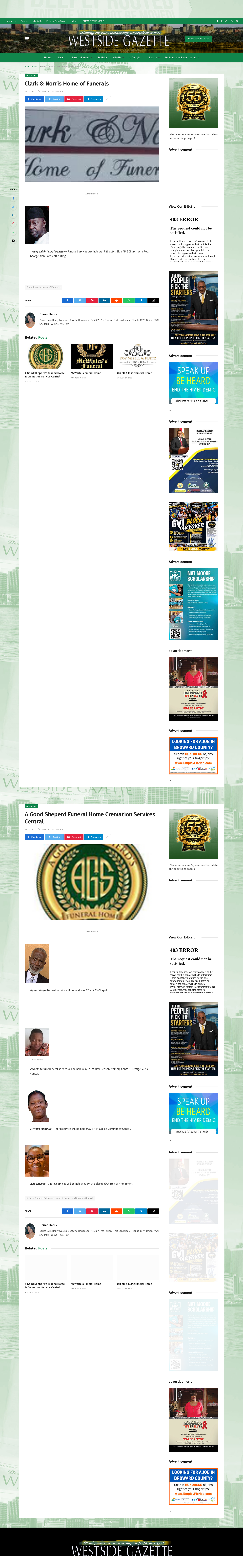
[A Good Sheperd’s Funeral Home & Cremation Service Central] (46, 356)
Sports (153, 57)
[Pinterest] (13, 223)
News (60, 57)
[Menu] (27, 38)
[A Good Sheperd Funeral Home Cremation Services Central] (92, 882)
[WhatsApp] (13, 232)
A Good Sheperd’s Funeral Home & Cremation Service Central (45, 375)
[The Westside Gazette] (118, 38)
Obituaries (31, 75)
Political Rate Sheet (56, 21)
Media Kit (37, 21)
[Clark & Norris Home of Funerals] (92, 144)
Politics (102, 57)
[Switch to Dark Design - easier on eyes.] (232, 21)
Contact (25, 21)
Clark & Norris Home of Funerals (43, 287)
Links (73, 21)
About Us (11, 21)
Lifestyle (134, 57)
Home (47, 57)
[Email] (13, 240)
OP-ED (117, 57)
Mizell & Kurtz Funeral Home (134, 373)
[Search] (236, 21)
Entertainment (81, 57)
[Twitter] (13, 206)
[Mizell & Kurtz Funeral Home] (138, 356)
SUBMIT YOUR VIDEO (93, 21)
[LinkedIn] (13, 215)
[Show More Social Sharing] (107, 99)
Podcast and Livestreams (180, 57)
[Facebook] (13, 198)
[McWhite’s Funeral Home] (92, 356)
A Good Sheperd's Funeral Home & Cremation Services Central (59, 1198)
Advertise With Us (198, 39)
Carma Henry (48, 314)
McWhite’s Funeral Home (86, 373)
